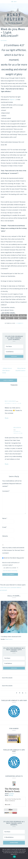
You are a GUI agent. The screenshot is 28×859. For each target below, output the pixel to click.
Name (4, 518)
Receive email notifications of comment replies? (10, 564)
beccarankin (10, 401)
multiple (11, 793)
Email (4, 527)
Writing (11, 795)
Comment (6, 491)
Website (5, 536)
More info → (8, 804)
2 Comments (19, 323)
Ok (14, 856)
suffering (4, 40)
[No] (26, 853)
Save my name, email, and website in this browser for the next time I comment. (13, 550)
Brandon (17, 427)
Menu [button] (15, 1)
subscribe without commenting (10, 570)
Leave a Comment (9, 380)
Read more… (9, 639)
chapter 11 (12, 99)
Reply (6, 418)
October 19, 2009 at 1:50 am (13, 403)
